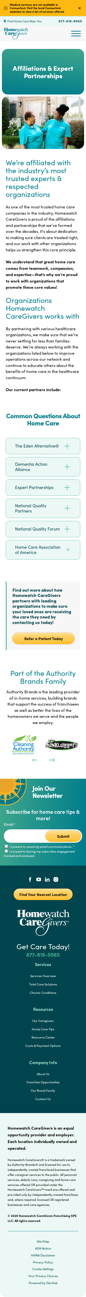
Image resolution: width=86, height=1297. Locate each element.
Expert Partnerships (34, 487)
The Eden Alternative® (37, 446)
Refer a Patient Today (43, 638)
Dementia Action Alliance (31, 466)
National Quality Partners (30, 508)
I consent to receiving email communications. (41, 846)
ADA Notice (43, 1248)
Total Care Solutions (43, 984)
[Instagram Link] (56, 880)
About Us (43, 1074)
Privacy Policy (43, 1262)
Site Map (43, 1241)
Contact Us (43, 1099)
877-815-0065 (70, 21)
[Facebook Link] (30, 880)
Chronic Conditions (43, 992)
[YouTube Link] (38, 880)
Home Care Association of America (37, 549)
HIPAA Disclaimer (43, 1255)
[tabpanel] (24, 744)
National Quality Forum (37, 529)
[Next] (51, 759)
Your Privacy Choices (43, 1276)
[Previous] (34, 759)
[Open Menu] (76, 33)
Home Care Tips (43, 1029)
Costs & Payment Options (43, 1045)
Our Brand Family (43, 1090)
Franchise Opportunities (43, 1082)
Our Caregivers (43, 1021)
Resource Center (43, 1037)
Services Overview (43, 976)
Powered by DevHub (43, 1283)
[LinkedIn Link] (47, 880)
